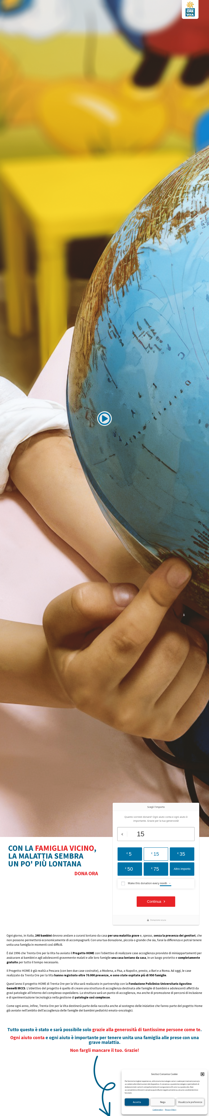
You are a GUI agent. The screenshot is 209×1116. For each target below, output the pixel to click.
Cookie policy (158, 1109)
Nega (162, 1102)
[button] (202, 1074)
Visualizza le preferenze (190, 1102)
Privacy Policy (170, 1109)
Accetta (137, 1102)
